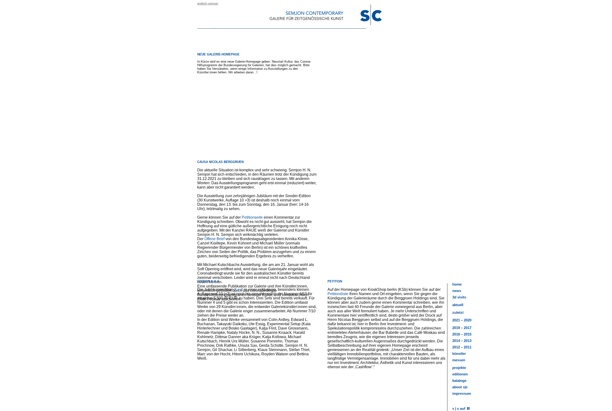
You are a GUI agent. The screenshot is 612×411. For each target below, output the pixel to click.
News (456, 291)
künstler (459, 354)
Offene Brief (214, 239)
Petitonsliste (338, 294)
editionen (460, 374)
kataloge (459, 381)
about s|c (460, 387)
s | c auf (459, 408)
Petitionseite (253, 217)
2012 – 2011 (461, 347)
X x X (238, 289)
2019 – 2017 (461, 328)
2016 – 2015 (461, 334)
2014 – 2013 (461, 341)
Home (457, 284)
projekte (459, 368)
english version (207, 3)
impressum (461, 393)
